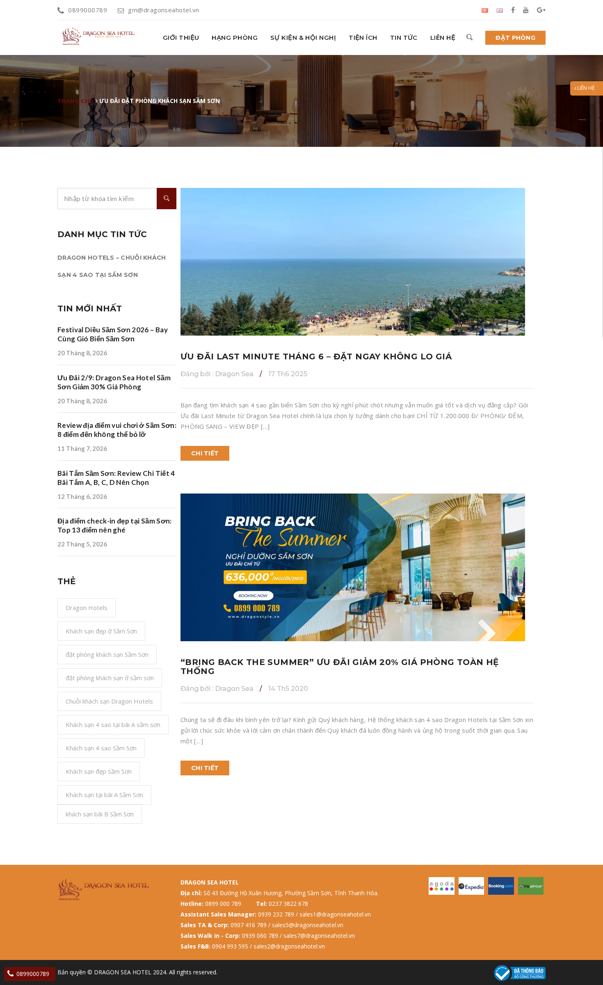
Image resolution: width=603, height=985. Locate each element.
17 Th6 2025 (287, 374)
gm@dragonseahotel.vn (163, 10)
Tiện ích (363, 37)
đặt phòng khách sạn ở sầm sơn (110, 678)
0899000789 (87, 10)
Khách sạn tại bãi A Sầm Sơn (104, 795)
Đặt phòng (515, 37)
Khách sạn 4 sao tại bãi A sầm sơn (113, 724)
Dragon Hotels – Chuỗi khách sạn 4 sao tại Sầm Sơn (111, 266)
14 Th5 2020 (288, 688)
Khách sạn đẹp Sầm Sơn (99, 771)
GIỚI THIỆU (181, 37)
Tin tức (404, 37)
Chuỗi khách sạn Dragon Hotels (109, 701)
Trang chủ (75, 101)
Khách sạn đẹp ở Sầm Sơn (101, 631)
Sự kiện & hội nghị (303, 37)
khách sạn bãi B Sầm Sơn (100, 814)
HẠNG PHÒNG (235, 37)
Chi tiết (205, 453)
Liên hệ (442, 37)
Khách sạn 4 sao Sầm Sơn (101, 748)
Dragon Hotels (86, 607)
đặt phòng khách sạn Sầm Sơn (107, 654)
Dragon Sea (217, 374)
